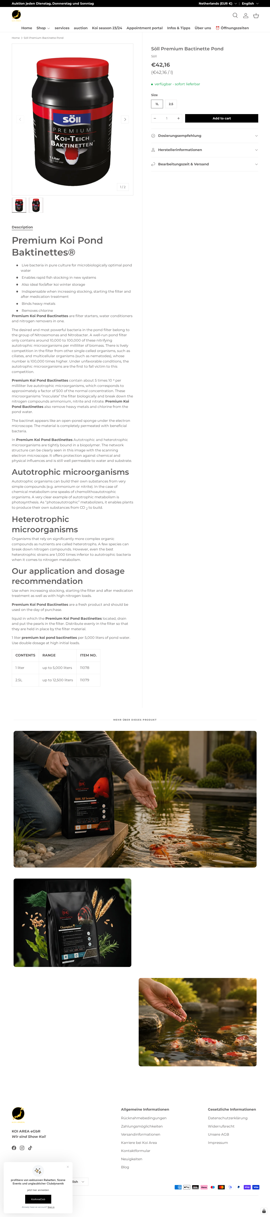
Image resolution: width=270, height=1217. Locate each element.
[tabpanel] (72, 462)
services (62, 28)
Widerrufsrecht (221, 1126)
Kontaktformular (135, 1151)
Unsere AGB (218, 1134)
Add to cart (222, 118)
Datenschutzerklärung (228, 1118)
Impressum (218, 1143)
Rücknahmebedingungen (144, 1118)
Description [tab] (22, 227)
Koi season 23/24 (107, 28)
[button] (256, 16)
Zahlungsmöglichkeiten (142, 1126)
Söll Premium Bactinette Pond (43, 38)
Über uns (203, 28)
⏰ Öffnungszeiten (232, 28)
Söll (154, 56)
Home (26, 28)
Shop (41, 28)
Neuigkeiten (131, 1159)
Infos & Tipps (178, 28)
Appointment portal (145, 28)
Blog (125, 1167)
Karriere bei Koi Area (139, 1143)
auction (81, 28)
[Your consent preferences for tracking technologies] (264, 1211)
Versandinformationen (140, 1134)
